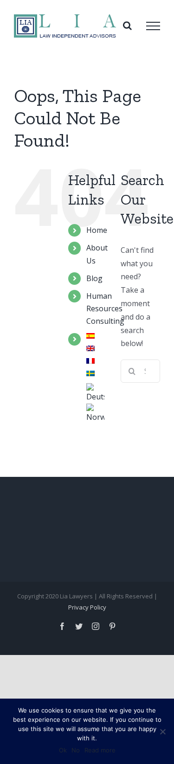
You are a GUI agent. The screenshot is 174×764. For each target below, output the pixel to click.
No (75, 750)
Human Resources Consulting (105, 308)
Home (96, 230)
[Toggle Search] (127, 25)
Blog (94, 278)
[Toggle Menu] (153, 26)
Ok (63, 750)
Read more (100, 750)
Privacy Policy (87, 607)
